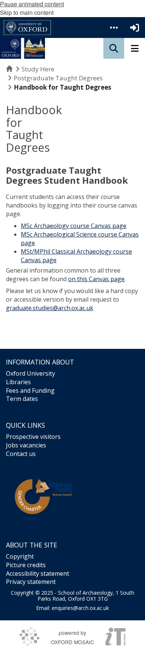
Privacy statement (31, 582)
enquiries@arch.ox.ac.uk (80, 607)
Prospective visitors (33, 437)
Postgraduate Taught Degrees (58, 78)
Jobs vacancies (26, 445)
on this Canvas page (96, 279)
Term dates (22, 399)
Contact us (21, 454)
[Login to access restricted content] (134, 27)
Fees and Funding (30, 390)
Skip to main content (27, 12)
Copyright (20, 556)
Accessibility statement (37, 573)
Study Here (38, 69)
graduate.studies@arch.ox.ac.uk (49, 308)
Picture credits (26, 565)
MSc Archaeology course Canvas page (73, 226)
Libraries (18, 382)
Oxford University (30, 373)
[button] (113, 27)
